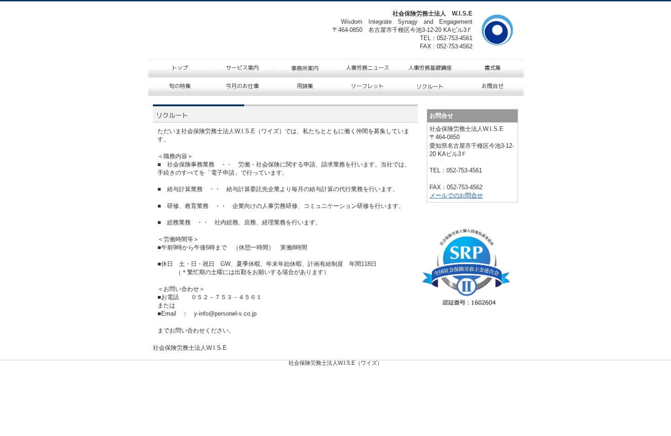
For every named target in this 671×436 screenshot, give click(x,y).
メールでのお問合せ (456, 195)
